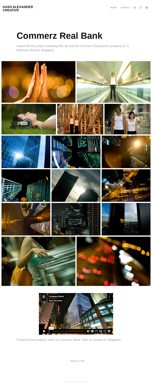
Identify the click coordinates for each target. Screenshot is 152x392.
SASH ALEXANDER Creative (18, 8)
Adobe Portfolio (81, 382)
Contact (125, 7)
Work (113, 7)
